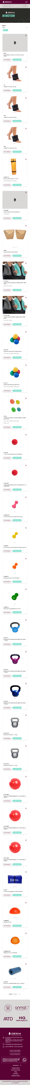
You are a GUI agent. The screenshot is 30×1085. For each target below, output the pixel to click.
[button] (13, 82)
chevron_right (20, 994)
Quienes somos (16, 1075)
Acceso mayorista (15, 1054)
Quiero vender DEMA (15, 1051)
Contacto (15, 1073)
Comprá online (17, 59)
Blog (16, 1072)
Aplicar (5, 30)
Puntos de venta (15, 1070)
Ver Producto (7, 59)
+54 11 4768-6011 (9, 1046)
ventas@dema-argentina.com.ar (13, 1044)
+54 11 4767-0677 (18, 1046)
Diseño (15, 1082)
